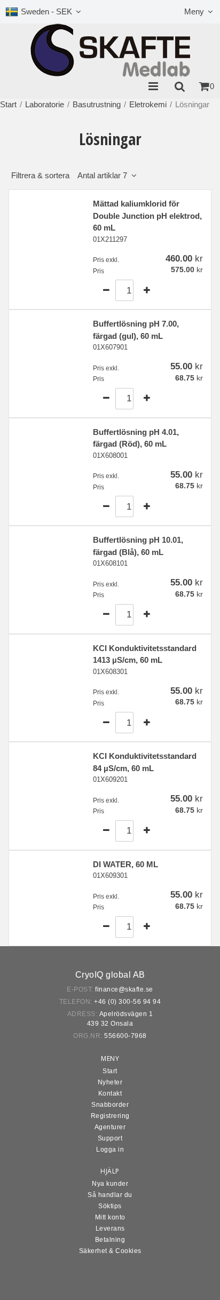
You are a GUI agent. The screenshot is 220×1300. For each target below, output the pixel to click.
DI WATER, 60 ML (125, 864)
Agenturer (110, 1127)
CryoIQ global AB (110, 974)
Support (110, 1138)
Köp (183, 290)
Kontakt (110, 1093)
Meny (194, 11)
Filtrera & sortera (69, 175)
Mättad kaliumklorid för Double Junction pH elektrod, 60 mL (147, 215)
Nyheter (110, 1082)
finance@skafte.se (124, 989)
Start (8, 104)
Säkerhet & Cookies (110, 1251)
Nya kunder (110, 1183)
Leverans (110, 1228)
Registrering (110, 1116)
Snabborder (110, 1104)
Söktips (110, 1206)
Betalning (110, 1239)
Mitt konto (110, 1217)
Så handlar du (110, 1195)
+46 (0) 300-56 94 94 (127, 1001)
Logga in (110, 1149)
